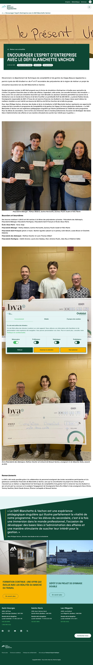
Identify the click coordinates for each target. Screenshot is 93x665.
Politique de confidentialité (16, 332)
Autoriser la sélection (46, 350)
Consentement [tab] (19, 319)
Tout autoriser (73, 350)
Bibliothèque (76, 2)
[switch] (36, 342)
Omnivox (84, 2)
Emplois (67, 2)
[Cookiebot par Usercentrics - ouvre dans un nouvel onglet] (78, 313)
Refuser (19, 350)
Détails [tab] (46, 319)
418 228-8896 (6, 621)
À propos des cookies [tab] (74, 319)
